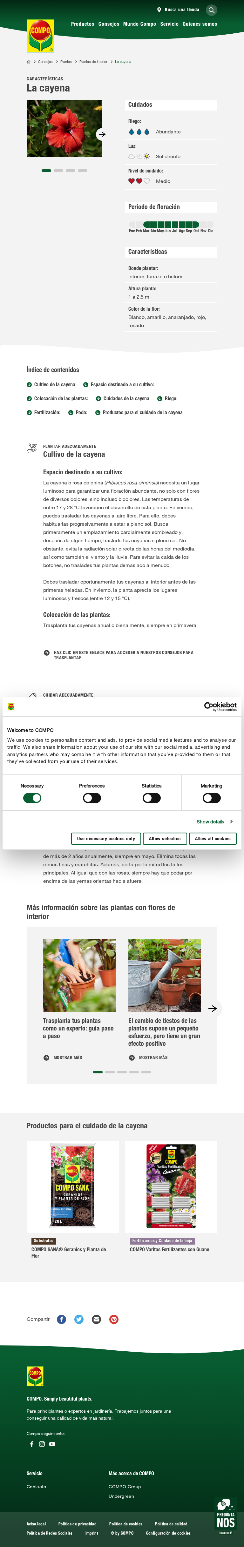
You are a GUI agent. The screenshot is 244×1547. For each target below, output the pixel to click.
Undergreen (121, 1496)
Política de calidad (171, 1525)
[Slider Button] (102, 134)
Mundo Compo (139, 24)
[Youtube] (52, 1444)
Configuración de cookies (168, 1534)
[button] (46, 170)
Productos (82, 24)
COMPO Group (125, 1487)
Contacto (36, 1487)
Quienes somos (200, 24)
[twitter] (79, 1319)
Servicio (169, 24)
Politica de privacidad (77, 1525)
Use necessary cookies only (106, 839)
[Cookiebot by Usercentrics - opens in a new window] (209, 707)
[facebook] (61, 1319)
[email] (96, 1319)
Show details (210, 821)
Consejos (108, 24)
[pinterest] (114, 1319)
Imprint (91, 1534)
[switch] (92, 798)
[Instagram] (42, 1444)
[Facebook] (32, 1444)
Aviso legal (36, 1525)
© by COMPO (122, 1534)
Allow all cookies (213, 839)
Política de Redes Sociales (50, 1534)
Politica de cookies (125, 1525)
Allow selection (165, 839)
